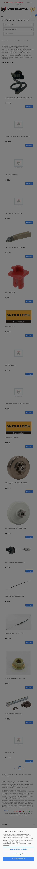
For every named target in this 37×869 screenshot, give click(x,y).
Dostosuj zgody (18, 854)
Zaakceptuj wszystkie (18, 858)
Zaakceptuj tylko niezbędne (18, 849)
